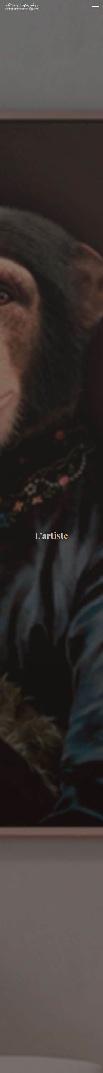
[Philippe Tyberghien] (22, 6)
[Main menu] (94, 6)
